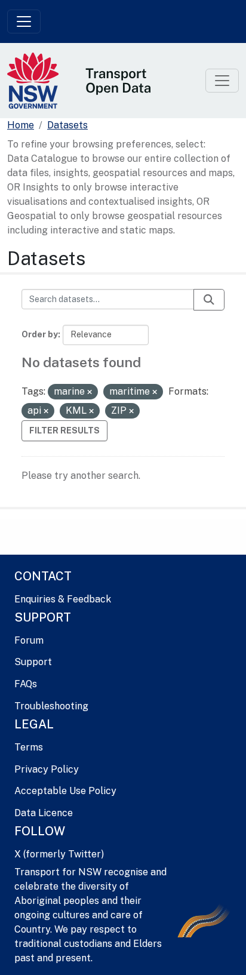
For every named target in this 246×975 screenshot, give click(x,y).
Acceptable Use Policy (65, 790)
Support (33, 662)
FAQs (25, 684)
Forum (29, 640)
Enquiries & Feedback (62, 599)
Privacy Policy (46, 769)
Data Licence (43, 813)
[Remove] (89, 392)
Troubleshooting (51, 706)
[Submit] (209, 299)
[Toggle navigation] (24, 21)
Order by (39, 334)
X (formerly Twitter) (59, 854)
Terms (28, 747)
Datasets (67, 125)
